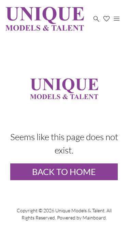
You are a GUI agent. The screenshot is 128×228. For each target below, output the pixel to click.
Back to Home (64, 171)
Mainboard (94, 217)
